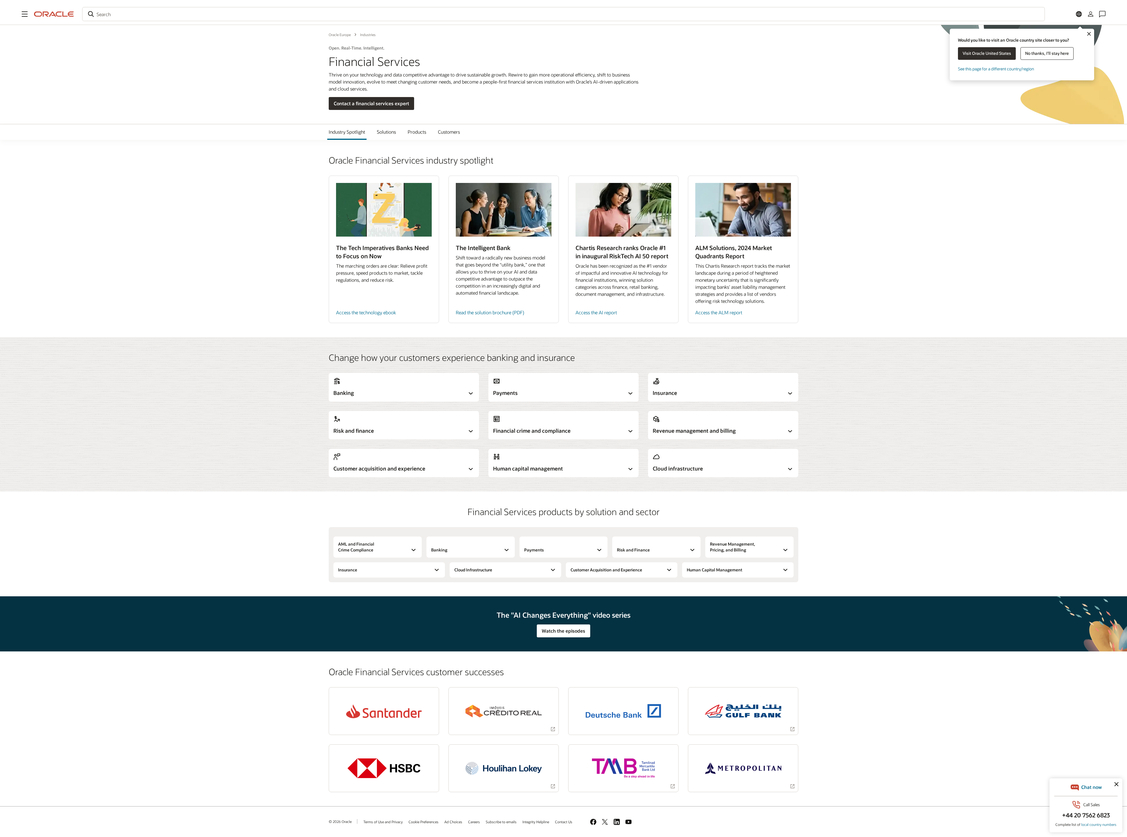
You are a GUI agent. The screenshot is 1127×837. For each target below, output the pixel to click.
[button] (24, 14)
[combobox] (563, 14)
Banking (439, 550)
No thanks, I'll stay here (1047, 53)
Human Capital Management (714, 570)
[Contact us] (1102, 14)
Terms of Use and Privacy (383, 821)
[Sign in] (1090, 14)
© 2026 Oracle (340, 821)
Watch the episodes (563, 631)
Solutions (386, 132)
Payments (534, 550)
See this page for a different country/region (996, 69)
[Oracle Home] (54, 14)
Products (417, 132)
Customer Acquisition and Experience (606, 570)
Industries (368, 34)
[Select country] (1078, 14)
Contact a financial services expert (371, 103)
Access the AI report (596, 312)
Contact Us (563, 821)
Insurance (347, 570)
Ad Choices (453, 821)
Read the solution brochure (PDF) (490, 312)
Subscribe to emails (501, 821)
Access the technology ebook (366, 312)
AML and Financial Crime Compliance (356, 547)
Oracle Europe (340, 34)
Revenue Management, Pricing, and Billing (732, 547)
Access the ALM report (718, 312)
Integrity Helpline (535, 821)
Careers (474, 821)
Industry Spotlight (347, 132)
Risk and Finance (633, 550)
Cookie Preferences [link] (423, 821)
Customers (449, 132)
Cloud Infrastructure (473, 570)
